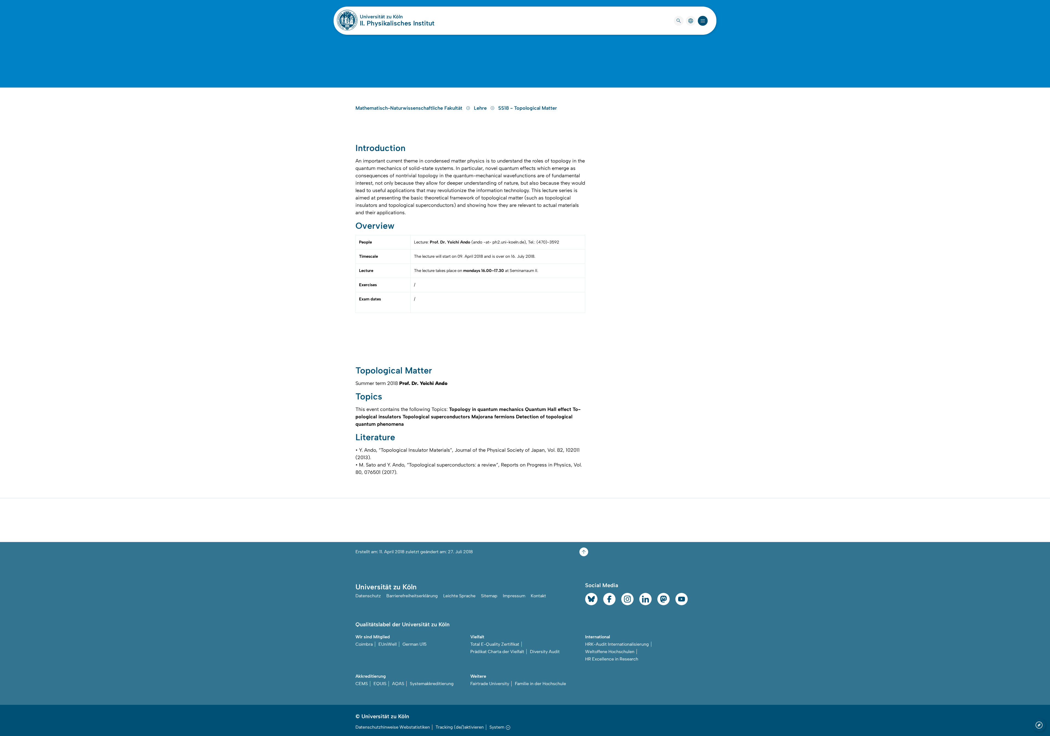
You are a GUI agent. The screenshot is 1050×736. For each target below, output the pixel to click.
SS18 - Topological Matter (527, 108)
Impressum (514, 595)
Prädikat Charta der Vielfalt (497, 651)
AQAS (398, 683)
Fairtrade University (489, 683)
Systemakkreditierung (432, 683)
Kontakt (538, 595)
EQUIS (380, 683)
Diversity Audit (545, 651)
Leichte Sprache (459, 595)
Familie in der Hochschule (540, 683)
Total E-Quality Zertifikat (494, 644)
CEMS (361, 683)
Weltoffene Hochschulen (609, 651)
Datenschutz (368, 595)
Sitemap (489, 595)
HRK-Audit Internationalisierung (617, 644)
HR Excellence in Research (611, 659)
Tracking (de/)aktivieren (460, 727)
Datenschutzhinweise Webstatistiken (392, 727)
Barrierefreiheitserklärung (412, 595)
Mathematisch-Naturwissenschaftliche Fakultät (409, 108)
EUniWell (387, 644)
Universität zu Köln (397, 16)
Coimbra (364, 644)
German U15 (414, 644)
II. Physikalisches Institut (397, 23)
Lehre (481, 108)
